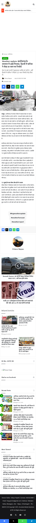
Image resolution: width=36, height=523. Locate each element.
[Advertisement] (18, 32)
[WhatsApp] (17, 87)
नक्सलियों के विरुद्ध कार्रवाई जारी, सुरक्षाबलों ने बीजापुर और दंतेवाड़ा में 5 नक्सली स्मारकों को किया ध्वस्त (9, 342)
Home (5, 54)
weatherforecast (18, 218)
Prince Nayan (8, 78)
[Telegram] (22, 87)
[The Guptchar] (8, 4)
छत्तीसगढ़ (10, 54)
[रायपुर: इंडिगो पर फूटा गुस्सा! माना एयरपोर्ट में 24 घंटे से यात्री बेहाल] (27, 341)
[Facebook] (4, 87)
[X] (8, 87)
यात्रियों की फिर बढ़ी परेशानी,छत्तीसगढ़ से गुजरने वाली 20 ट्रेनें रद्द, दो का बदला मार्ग (9, 329)
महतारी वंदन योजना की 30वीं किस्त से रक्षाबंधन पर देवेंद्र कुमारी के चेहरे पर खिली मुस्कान (24, 408)
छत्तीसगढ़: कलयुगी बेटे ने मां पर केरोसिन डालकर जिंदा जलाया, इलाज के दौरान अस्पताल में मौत (26, 320)
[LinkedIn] (13, 87)
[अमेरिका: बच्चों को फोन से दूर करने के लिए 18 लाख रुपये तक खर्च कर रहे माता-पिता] (7, 398)
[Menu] (2, 5)
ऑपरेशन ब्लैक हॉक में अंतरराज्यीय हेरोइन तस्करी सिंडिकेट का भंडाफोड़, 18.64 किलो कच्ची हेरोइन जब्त (24, 417)
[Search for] (34, 5)
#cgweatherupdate (18, 213)
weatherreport (18, 222)
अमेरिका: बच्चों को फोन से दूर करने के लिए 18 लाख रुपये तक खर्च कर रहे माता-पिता (24, 398)
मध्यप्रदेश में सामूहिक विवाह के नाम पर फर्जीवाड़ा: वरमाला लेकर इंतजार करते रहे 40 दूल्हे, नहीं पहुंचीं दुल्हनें (23, 426)
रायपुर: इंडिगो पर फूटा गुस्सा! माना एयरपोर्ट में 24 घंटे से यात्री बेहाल (26, 350)
